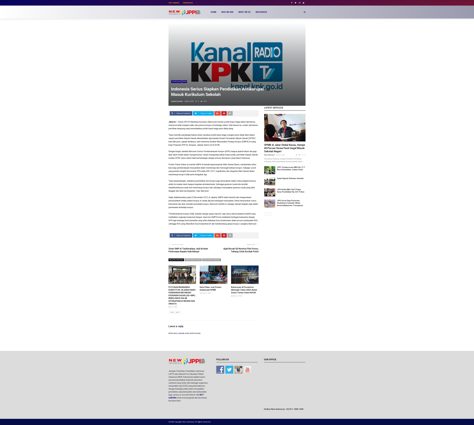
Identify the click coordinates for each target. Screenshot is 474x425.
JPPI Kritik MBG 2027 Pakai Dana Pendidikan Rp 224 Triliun (290, 190)
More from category (211, 260)
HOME (213, 12)
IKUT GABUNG (174, 3)
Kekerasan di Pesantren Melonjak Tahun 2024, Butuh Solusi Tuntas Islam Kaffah (244, 290)
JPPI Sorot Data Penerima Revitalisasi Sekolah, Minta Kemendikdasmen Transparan (290, 203)
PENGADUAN (188, 3)
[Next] (270, 213)
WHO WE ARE (227, 12)
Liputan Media (176, 81)
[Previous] (266, 213)
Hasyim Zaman (177, 101)
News (184, 81)
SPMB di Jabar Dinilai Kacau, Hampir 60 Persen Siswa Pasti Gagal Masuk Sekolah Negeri (284, 148)
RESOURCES (261, 12)
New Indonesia (269, 155)
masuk (181, 333)
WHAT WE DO (244, 12)
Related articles (176, 260)
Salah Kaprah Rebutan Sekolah (290, 178)
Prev (172, 312)
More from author (193, 260)
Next (177, 312)
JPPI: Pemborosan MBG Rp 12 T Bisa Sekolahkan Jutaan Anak (291, 168)
